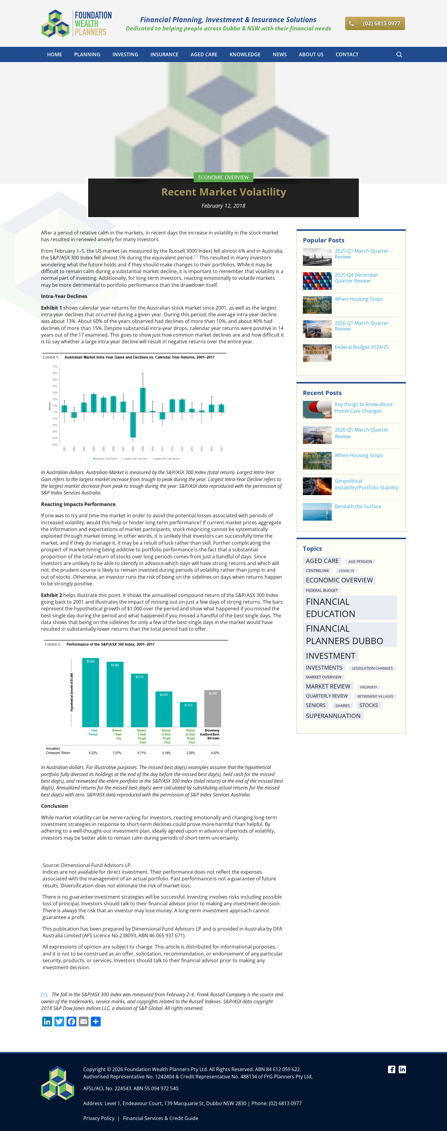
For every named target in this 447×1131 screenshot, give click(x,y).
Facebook (391, 1069)
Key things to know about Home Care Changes (364, 407)
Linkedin (402, 1069)
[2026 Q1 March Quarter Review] (317, 436)
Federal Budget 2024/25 (362, 347)
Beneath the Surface (358, 506)
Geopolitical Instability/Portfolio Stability (366, 484)
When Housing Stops (359, 299)
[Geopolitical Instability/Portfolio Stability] (317, 487)
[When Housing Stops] (317, 461)
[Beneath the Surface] (317, 512)
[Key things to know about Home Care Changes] (317, 410)
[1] (44, 994)
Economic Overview (223, 177)
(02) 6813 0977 (285, 1103)
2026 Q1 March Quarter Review (362, 326)
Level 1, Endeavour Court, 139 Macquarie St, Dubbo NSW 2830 (175, 1103)
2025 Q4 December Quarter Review (357, 278)
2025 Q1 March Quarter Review (362, 254)
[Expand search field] (399, 54)
